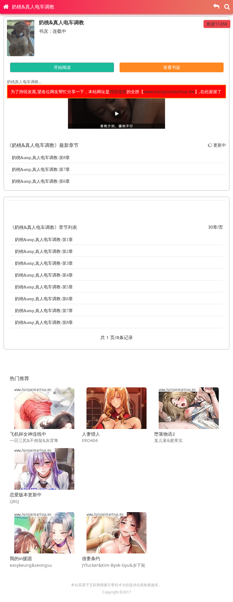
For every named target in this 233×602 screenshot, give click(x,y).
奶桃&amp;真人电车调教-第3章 (44, 263)
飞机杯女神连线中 (28, 434)
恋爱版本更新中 (26, 494)
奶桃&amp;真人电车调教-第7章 (41, 169)
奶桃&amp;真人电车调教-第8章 (41, 157)
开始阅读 (62, 67)
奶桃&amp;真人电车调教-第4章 (44, 275)
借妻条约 (91, 558)
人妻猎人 (91, 434)
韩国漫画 (118, 91)
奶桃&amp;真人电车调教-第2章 (44, 251)
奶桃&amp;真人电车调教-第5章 (44, 287)
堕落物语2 (164, 434)
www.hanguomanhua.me (169, 91)
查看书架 (171, 67)
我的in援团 (21, 558)
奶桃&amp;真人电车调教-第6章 (41, 181)
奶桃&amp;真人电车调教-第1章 (44, 239)
